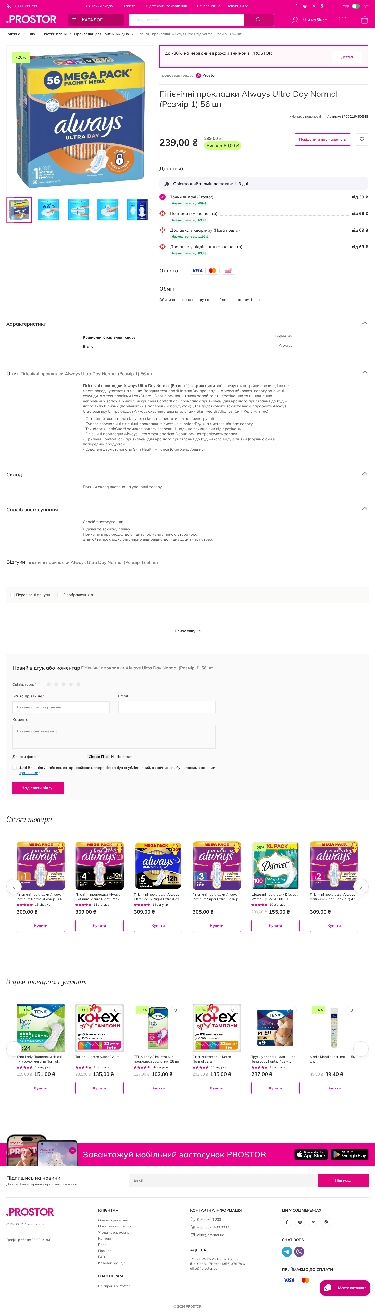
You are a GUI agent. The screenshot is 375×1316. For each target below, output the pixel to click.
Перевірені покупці (33, 594)
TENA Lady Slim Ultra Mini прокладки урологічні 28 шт (156, 1059)
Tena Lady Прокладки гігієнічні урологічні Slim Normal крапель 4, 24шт (40, 1059)
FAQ (101, 1257)
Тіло (31, 34)
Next (150, 210)
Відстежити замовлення (166, 6)
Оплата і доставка (113, 1220)
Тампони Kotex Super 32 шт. (97, 1057)
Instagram (305, 6)
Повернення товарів (114, 1226)
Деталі (347, 57)
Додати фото (24, 756)
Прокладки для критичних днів (101, 34)
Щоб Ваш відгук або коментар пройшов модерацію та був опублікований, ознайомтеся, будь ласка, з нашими (117, 770)
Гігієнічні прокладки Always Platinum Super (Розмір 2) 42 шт (332, 896)
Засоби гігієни (55, 34)
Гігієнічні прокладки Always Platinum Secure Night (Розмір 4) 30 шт (98, 896)
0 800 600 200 (25, 6)
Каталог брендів (111, 1263)
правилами (28, 772)
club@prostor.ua (210, 1235)
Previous (10, 210)
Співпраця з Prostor (114, 1286)
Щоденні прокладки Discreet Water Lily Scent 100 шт (274, 896)
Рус (365, 6)
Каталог (92, 19)
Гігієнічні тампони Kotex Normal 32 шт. (212, 1059)
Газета (130, 6)
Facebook (296, 6)
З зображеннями (78, 594)
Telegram (314, 6)
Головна (13, 34)
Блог (102, 1244)
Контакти (106, 1238)
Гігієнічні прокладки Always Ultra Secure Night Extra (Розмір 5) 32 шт (157, 896)
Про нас (104, 1251)
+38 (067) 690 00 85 (213, 1227)
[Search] (259, 20)
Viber (322, 6)
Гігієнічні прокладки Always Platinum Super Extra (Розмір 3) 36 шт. (215, 896)
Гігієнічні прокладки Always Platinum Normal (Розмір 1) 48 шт (40, 896)
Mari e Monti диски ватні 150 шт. (332, 1059)
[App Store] (311, 1154)
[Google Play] (350, 1154)
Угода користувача (114, 1232)
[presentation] (14, 886)
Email (123, 696)
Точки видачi (103, 6)
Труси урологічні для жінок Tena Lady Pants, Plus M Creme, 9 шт (273, 1059)
